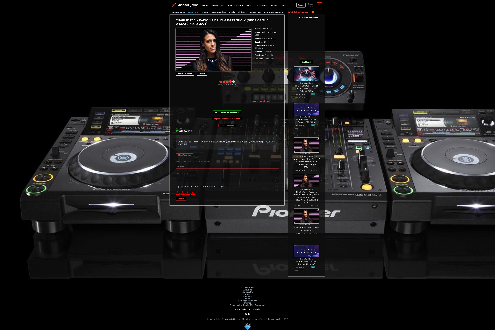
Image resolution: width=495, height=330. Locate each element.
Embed (202, 74)
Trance (205, 5)
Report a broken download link (227, 119)
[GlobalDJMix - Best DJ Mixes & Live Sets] (184, 4)
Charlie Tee (267, 29)
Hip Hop (274, 5)
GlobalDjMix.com (233, 319)
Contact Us (247, 292)
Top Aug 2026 (254, 12)
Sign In (310, 4)
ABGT (190, 12)
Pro (319, 5)
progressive (218, 5)
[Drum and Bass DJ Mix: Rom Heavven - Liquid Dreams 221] (306, 250)
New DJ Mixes (219, 12)
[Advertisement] (223, 92)
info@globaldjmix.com (298, 12)
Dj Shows (242, 12)
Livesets (206, 12)
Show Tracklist (184, 155)
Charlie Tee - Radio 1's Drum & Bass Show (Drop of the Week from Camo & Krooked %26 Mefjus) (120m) (306, 161)
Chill (283, 5)
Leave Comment (227, 126)
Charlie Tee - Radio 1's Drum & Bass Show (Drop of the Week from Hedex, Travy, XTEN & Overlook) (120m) (306, 197)
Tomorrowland (179, 12)
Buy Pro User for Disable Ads (227, 112)
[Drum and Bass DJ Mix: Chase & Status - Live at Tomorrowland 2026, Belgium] (306, 74)
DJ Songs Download (247, 301)
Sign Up (311, 6)
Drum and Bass (268, 38)
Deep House (262, 5)
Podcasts (247, 296)
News (247, 298)
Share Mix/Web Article (273, 12)
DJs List (232, 12)
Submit (181, 199)
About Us (247, 290)
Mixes (247, 294)
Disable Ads (306, 62)
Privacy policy (236, 305)
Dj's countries (247, 287)
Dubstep (250, 5)
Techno (239, 5)
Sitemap (247, 303)
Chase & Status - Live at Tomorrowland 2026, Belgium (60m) (306, 88)
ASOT (197, 12)
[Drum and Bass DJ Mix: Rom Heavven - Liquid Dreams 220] (306, 108)
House (230, 5)
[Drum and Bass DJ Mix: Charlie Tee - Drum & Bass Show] (306, 216)
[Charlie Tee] (213, 49)
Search (301, 5)
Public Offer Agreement (254, 305)
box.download (260, 101)
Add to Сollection (185, 74)
